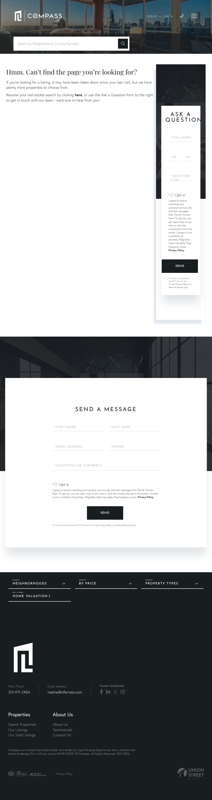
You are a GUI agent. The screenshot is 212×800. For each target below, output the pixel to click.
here (78, 94)
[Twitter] (115, 692)
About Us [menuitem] (60, 724)
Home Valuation (30, 596)
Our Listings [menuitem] (18, 729)
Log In (168, 16)
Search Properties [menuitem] (22, 724)
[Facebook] (101, 692)
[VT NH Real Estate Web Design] (191, 773)
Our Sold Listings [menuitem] (22, 735)
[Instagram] (122, 692)
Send (179, 266)
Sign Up (152, 16)
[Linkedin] (108, 692)
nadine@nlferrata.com (65, 692)
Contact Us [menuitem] (62, 735)
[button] (123, 44)
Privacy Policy (176, 250)
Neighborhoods (30, 583)
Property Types (161, 583)
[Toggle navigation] (194, 16)
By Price (87, 583)
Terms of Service (176, 287)
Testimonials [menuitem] (62, 729)
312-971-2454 (19, 692)
